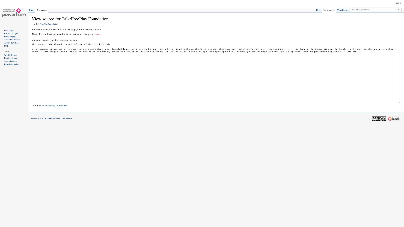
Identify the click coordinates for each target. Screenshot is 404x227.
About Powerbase (12, 43)
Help (6, 46)
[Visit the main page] (14, 12)
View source (329, 10)
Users (98, 34)
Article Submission (12, 40)
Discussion (41, 10)
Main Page (9, 30)
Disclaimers (67, 118)
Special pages (10, 61)
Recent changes (11, 33)
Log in (398, 3)
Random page (10, 37)
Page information (11, 64)
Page (31, 10)
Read (318, 10)
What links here (11, 55)
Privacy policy (37, 118)
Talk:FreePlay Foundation (47, 24)
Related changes (11, 58)
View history (342, 10)
